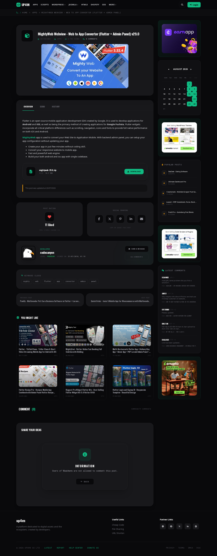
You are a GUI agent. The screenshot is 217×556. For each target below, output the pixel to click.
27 (179, 104)
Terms (181, 548)
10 (164, 94)
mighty (26, 281)
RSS (199, 548)
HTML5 (84, 5)
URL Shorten (118, 533)
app (58, 281)
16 (194, 94)
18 (169, 99)
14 (184, 94)
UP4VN (25, 5)
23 (194, 99)
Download (135, 171)
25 (169, 104)
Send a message (138, 249)
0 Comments (91, 39)
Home (24, 12)
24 (164, 104)
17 (164, 99)
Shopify (95, 5)
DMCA (190, 548)
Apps (35, 5)
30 (194, 104)
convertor (70, 281)
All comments (137, 257)
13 (179, 94)
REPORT (60, 548)
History (55, 106)
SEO (104, 5)
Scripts (45, 5)
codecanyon (27, 261)
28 (184, 104)
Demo (42, 106)
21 (184, 99)
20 (179, 99)
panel (93, 281)
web (36, 281)
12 (174, 94)
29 (189, 104)
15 (189, 94)
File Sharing (118, 529)
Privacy (170, 548)
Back (86, 481)
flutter (47, 281)
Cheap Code (118, 524)
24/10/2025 (45, 39)
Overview (28, 106)
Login (195, 4)
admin (83, 281)
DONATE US (93, 548)
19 (174, 99)
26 (174, 104)
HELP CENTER (76, 548)
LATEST (48, 548)
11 (169, 94)
